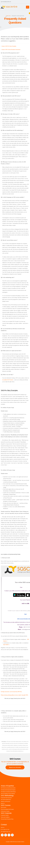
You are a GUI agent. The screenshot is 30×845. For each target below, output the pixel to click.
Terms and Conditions (5, 817)
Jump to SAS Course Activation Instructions (11, 49)
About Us (3, 803)
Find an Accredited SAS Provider (7, 809)
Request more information (15, 767)
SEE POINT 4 (6, 644)
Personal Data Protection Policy (7, 819)
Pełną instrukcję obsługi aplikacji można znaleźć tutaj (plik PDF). (14, 695)
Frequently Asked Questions (6, 797)
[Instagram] (5, 835)
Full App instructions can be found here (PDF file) (11, 691)
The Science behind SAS (6, 799)
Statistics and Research (5, 801)
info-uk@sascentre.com (6, 1)
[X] (9, 835)
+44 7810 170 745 (5, 829)
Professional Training (5, 811)
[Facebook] (2, 835)
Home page (8, 15)
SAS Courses (3, 807)
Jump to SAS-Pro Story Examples (9, 46)
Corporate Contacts (5, 815)
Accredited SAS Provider (7, 379)
